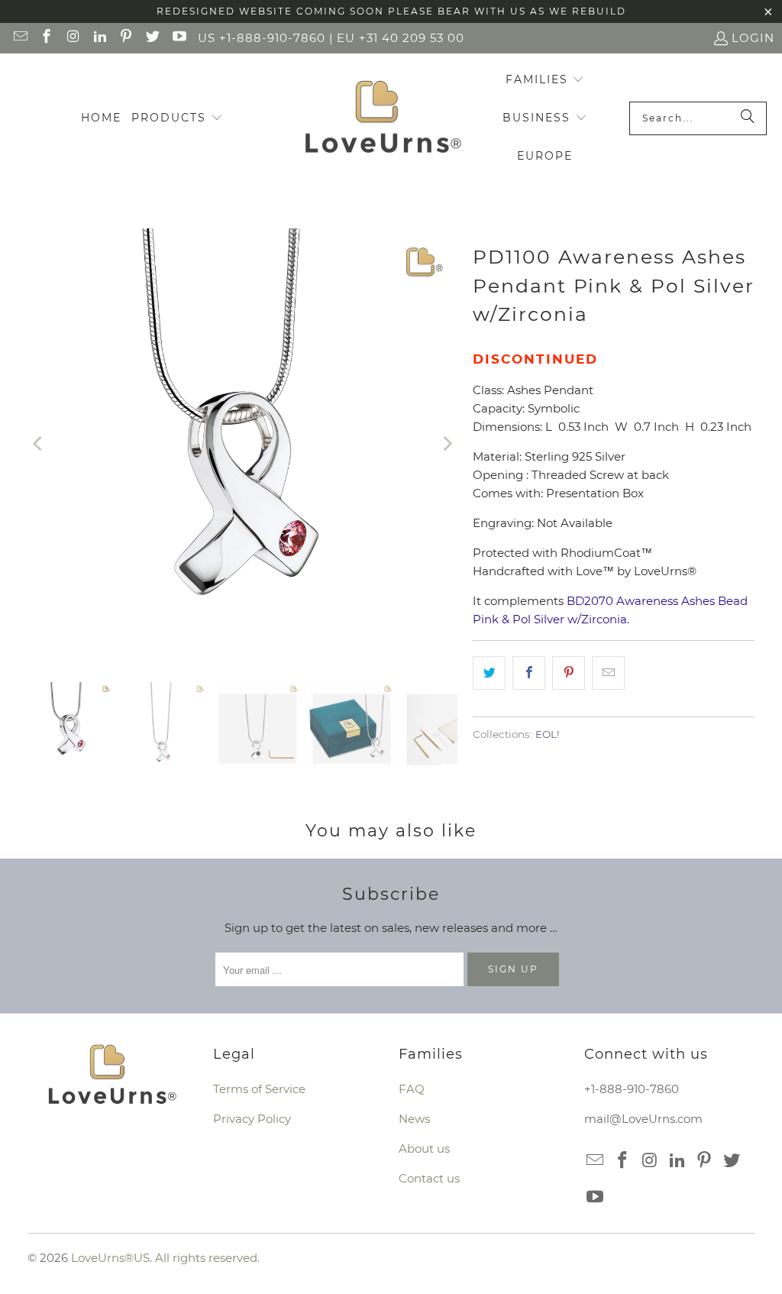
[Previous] (39, 443)
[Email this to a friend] (608, 673)
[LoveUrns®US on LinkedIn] (99, 38)
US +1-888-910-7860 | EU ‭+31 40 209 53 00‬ (331, 38)
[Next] (446, 443)
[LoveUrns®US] (383, 118)
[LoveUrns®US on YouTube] (178, 38)
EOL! (547, 734)
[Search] (748, 118)
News (414, 1118)
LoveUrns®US (110, 1257)
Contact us (429, 1178)
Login (753, 38)
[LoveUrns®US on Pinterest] (126, 38)
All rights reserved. (207, 1257)
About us (424, 1148)
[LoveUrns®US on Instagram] (72, 38)
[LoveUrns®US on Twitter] (152, 38)
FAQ (412, 1089)
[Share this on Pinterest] (568, 673)
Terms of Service (259, 1089)
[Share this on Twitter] (489, 673)
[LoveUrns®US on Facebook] (46, 38)
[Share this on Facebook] (528, 673)
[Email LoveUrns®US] (19, 38)
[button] (177, 118)
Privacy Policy (252, 1118)
